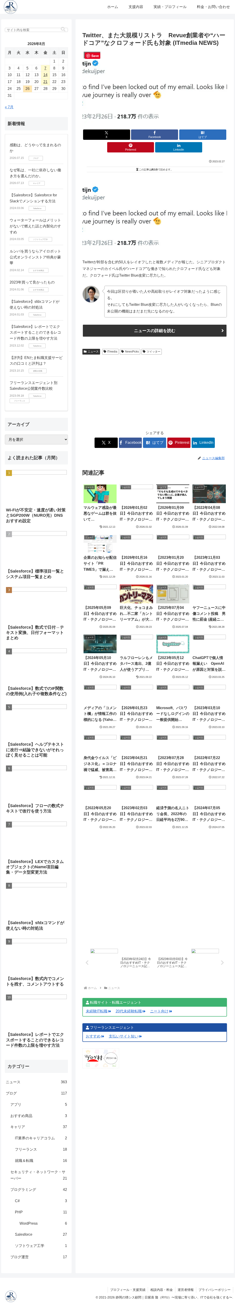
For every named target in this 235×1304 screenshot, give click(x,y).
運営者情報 (186, 1290)
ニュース (93, 351)
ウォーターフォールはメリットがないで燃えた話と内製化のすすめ (35, 226)
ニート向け (159, 1011)
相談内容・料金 (161, 1290)
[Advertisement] (154, 391)
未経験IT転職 (96, 1011)
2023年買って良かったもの (32, 282)
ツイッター (153, 351)
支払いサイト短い (123, 1036)
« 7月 (9, 107)
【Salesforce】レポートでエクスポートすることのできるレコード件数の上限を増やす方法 (35, 332)
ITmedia (112, 351)
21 (45, 82)
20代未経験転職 (129, 1011)
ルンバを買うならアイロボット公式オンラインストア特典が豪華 (35, 257)
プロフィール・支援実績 (127, 1290)
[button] (63, 29)
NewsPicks (132, 351)
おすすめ (93, 1036)
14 (45, 75)
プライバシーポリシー (215, 1290)
